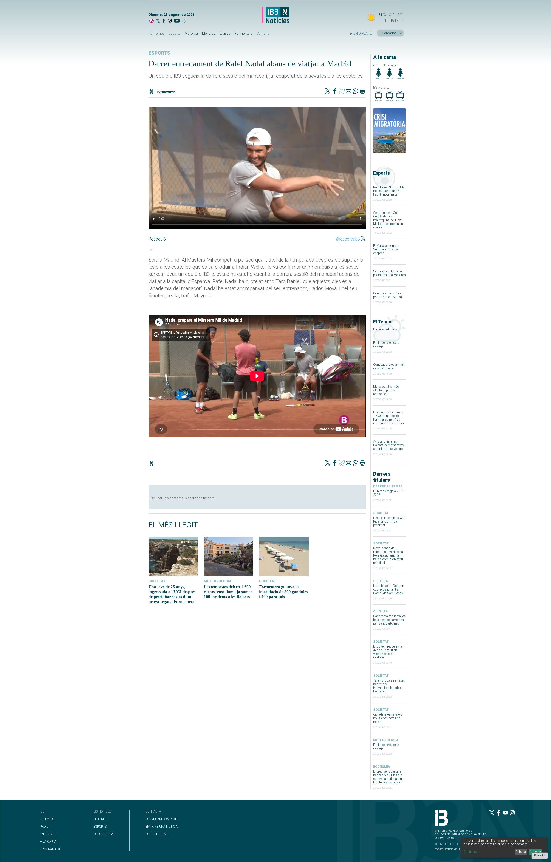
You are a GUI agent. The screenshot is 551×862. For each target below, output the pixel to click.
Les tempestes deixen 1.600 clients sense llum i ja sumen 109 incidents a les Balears (388, 417)
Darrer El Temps (388, 486)
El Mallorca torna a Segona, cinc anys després (386, 249)
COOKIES (439, 849)
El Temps (157, 33)
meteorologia (385, 740)
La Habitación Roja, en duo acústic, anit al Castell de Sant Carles (388, 589)
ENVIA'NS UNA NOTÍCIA (161, 826)
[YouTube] (177, 21)
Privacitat (539, 855)
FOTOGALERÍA (103, 834)
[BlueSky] (184, 21)
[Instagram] (170, 21)
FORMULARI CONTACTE (161, 819)
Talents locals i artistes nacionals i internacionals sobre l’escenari (389, 686)
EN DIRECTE (48, 834)
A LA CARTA (48, 841)
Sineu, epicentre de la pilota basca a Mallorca (389, 273)
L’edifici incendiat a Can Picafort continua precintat (389, 521)
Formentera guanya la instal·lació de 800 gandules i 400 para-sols (283, 591)
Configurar (471, 851)
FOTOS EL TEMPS (157, 834)
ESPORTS (100, 826)
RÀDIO (44, 826)
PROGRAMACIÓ (50, 849)
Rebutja (521, 851)
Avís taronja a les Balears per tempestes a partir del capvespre (388, 445)
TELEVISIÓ (47, 819)
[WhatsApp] (355, 91)
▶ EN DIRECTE (361, 33)
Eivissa (225, 33)
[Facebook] (164, 21)
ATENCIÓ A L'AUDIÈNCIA (456, 849)
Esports (174, 33)
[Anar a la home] (151, 21)
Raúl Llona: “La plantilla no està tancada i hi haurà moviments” (389, 190)
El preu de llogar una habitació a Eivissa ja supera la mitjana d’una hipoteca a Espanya (389, 777)
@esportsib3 (348, 239)
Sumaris (263, 33)
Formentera (243, 33)
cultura (380, 581)
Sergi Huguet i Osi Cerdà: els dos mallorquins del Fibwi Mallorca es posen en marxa (388, 220)
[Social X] (158, 21)
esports (159, 53)
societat (381, 513)
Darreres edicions (385, 329)
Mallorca (191, 33)
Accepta (535, 851)
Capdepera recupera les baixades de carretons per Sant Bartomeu (389, 619)
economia (381, 767)
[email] (348, 91)
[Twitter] (328, 91)
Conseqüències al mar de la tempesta (388, 366)
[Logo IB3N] (275, 15)
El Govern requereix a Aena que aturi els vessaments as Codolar (387, 652)
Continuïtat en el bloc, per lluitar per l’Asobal (387, 295)
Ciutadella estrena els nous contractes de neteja (387, 718)
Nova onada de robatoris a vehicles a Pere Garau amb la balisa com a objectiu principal (388, 555)
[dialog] (504, 847)
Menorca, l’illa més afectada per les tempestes (386, 390)
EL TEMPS (100, 819)
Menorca (209, 33)
